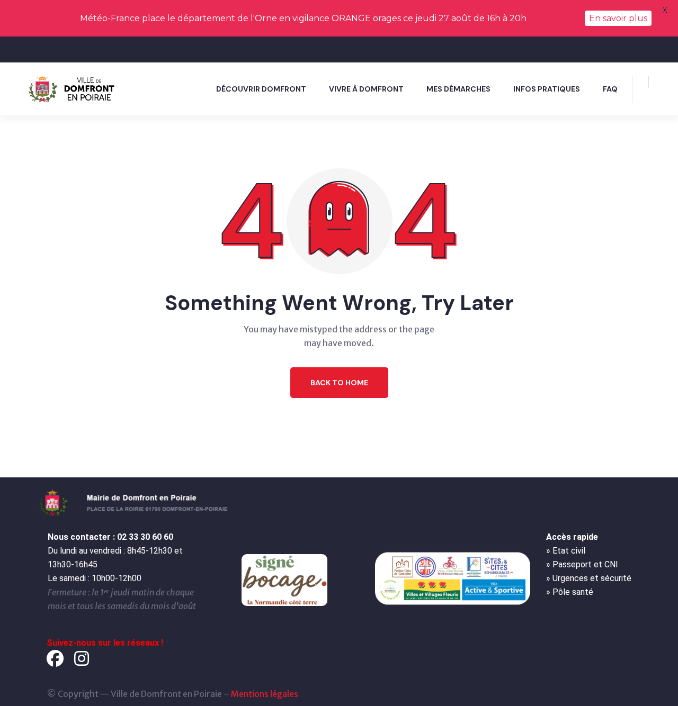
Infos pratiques (546, 89)
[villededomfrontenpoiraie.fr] (74, 88)
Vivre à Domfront (366, 89)
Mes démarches (458, 89)
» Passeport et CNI (582, 564)
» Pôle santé (569, 592)
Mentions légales (264, 694)
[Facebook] (55, 658)
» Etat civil (565, 551)
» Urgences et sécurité (588, 578)
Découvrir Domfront (261, 89)
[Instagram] (81, 658)
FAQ (610, 89)
